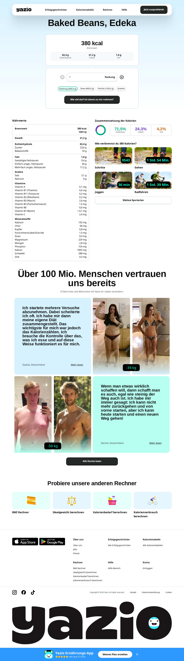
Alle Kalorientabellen (153, 545)
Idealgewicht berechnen (85, 572)
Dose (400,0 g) (87, 88)
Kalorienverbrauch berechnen (87, 580)
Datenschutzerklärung (151, 592)
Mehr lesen (77, 364)
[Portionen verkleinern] (62, 77)
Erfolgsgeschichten (56, 9)
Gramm (121, 88)
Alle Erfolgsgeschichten (119, 545)
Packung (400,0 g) (67, 88)
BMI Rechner (79, 568)
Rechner (107, 9)
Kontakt (133, 592)
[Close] (137, 654)
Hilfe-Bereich (114, 568)
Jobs (75, 549)
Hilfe (124, 9)
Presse (76, 553)
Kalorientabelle (85, 9)
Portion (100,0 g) (106, 88)
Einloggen (148, 568)
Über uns (77, 545)
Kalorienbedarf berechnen (86, 576)
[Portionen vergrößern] (122, 77)
